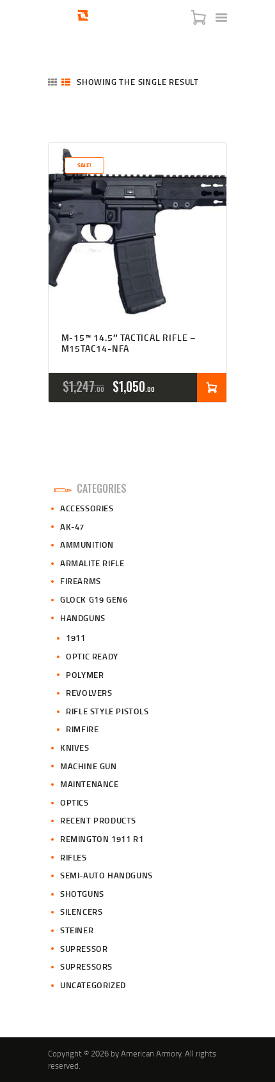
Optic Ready (92, 656)
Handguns (83, 618)
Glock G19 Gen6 (93, 599)
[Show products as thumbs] (52, 82)
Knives (75, 747)
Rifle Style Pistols (107, 711)
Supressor (83, 948)
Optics (74, 802)
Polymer (85, 674)
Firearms (80, 581)
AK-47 (72, 526)
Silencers (81, 911)
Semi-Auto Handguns (106, 875)
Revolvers (89, 692)
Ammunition (87, 544)
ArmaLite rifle (92, 563)
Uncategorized (93, 985)
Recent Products (98, 820)
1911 (75, 637)
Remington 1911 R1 (101, 839)
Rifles (73, 857)
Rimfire (82, 729)
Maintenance (89, 784)
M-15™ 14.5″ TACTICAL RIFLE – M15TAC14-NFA (128, 343)
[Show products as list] (65, 82)
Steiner (76, 930)
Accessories (87, 508)
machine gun (88, 766)
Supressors (86, 966)
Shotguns (82, 893)
